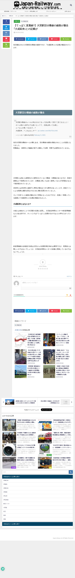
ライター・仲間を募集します (31, 11)
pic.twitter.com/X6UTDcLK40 (48, 130)
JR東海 (5, 484)
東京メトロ (6, 503)
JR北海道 (5, 499)
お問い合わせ (68, 11)
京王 (4, 511)
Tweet (6, 28)
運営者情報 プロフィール (10, 11)
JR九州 (5, 495)
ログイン (69, 276)
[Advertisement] (42, 63)
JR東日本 (16, 21)
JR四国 (5, 492)
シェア (6, 22)
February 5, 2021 (39, 135)
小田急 (5, 507)
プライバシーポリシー (51, 11)
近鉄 (4, 515)
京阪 (4, 519)
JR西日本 (5, 488)
